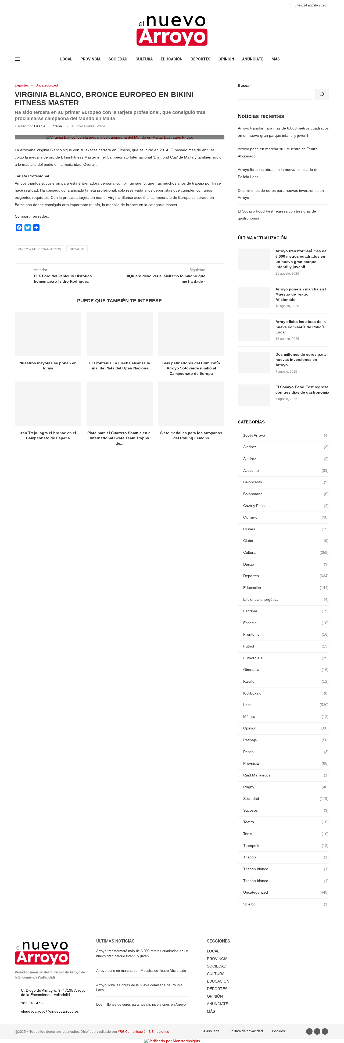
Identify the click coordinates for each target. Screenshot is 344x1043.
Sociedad (286, 798)
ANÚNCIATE (252, 59)
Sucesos (286, 810)
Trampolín (286, 845)
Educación (286, 587)
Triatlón (286, 857)
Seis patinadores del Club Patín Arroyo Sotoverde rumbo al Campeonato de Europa (191, 368)
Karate (286, 681)
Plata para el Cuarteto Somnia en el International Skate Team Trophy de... (119, 438)
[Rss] (41, 5)
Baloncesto (286, 482)
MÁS (275, 59)
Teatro (286, 822)
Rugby (286, 787)
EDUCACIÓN (171, 59)
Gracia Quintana (48, 126)
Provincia (286, 763)
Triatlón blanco (286, 869)
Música (286, 716)
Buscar (244, 85)
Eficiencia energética (286, 599)
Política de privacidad (246, 1031)
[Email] (35, 5)
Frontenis (286, 634)
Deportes (22, 85)
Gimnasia (286, 669)
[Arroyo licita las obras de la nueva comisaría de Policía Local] (254, 330)
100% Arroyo (286, 435)
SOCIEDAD (118, 59)
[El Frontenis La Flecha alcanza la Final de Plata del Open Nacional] (120, 334)
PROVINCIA (90, 59)
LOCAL (66, 59)
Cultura (286, 552)
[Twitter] (22, 5)
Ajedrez (286, 447)
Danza (286, 564)
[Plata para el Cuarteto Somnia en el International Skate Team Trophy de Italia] (120, 404)
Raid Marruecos (286, 775)
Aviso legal (211, 1031)
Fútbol (286, 646)
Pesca (286, 752)
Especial (286, 623)
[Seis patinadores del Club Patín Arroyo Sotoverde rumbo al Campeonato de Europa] (191, 334)
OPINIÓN (226, 59)
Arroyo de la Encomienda (39, 248)
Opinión (286, 728)
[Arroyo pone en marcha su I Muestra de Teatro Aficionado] (254, 297)
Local (286, 705)
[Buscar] (322, 94)
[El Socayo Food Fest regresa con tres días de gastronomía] (254, 395)
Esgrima (286, 611)
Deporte (77, 248)
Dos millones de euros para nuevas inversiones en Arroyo (300, 359)
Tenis (286, 834)
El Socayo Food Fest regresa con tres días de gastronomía (302, 389)
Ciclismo (286, 517)
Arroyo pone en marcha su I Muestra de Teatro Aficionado (300, 294)
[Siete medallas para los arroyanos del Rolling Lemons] (191, 404)
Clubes (286, 529)
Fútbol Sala (286, 658)
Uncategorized (46, 85)
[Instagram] (29, 5)
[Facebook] (16, 5)
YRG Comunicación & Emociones (143, 1032)
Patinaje (286, 740)
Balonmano (286, 494)
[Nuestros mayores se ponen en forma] (48, 334)
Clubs (286, 540)
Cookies (278, 1031)
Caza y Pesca (286, 505)
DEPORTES (200, 59)
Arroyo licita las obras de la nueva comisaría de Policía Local (300, 326)
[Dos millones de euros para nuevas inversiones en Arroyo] (254, 362)
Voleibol (286, 904)
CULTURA (144, 59)
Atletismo (286, 470)
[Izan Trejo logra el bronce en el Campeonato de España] (48, 404)
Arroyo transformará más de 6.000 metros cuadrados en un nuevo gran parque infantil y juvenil (301, 259)
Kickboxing (286, 693)
